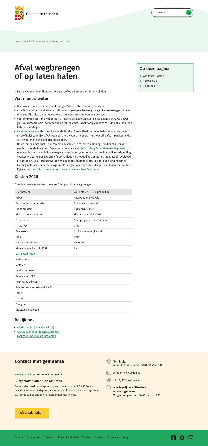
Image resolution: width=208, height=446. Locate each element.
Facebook (173, 437)
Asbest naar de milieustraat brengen (38, 331)
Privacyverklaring (117, 437)
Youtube (182, 437)
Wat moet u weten (153, 75)
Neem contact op (25, 374)
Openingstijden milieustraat (130, 387)
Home (18, 41)
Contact (99, 437)
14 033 (71, 394)
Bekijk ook (149, 85)
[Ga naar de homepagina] (104, 13)
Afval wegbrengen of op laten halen (52, 41)
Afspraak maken (31, 413)
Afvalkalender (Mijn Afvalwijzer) (35, 327)
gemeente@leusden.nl (126, 372)
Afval (27, 41)
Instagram (190, 437)
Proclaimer (33, 437)
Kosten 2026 (150, 80)
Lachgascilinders (25, 253)
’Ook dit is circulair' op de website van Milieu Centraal (64, 169)
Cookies (86, 437)
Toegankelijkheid (68, 437)
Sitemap (49, 437)
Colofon (19, 437)
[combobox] (171, 12)
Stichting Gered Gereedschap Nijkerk (106, 148)
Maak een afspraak (28, 131)
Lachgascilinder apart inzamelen (36, 335)
